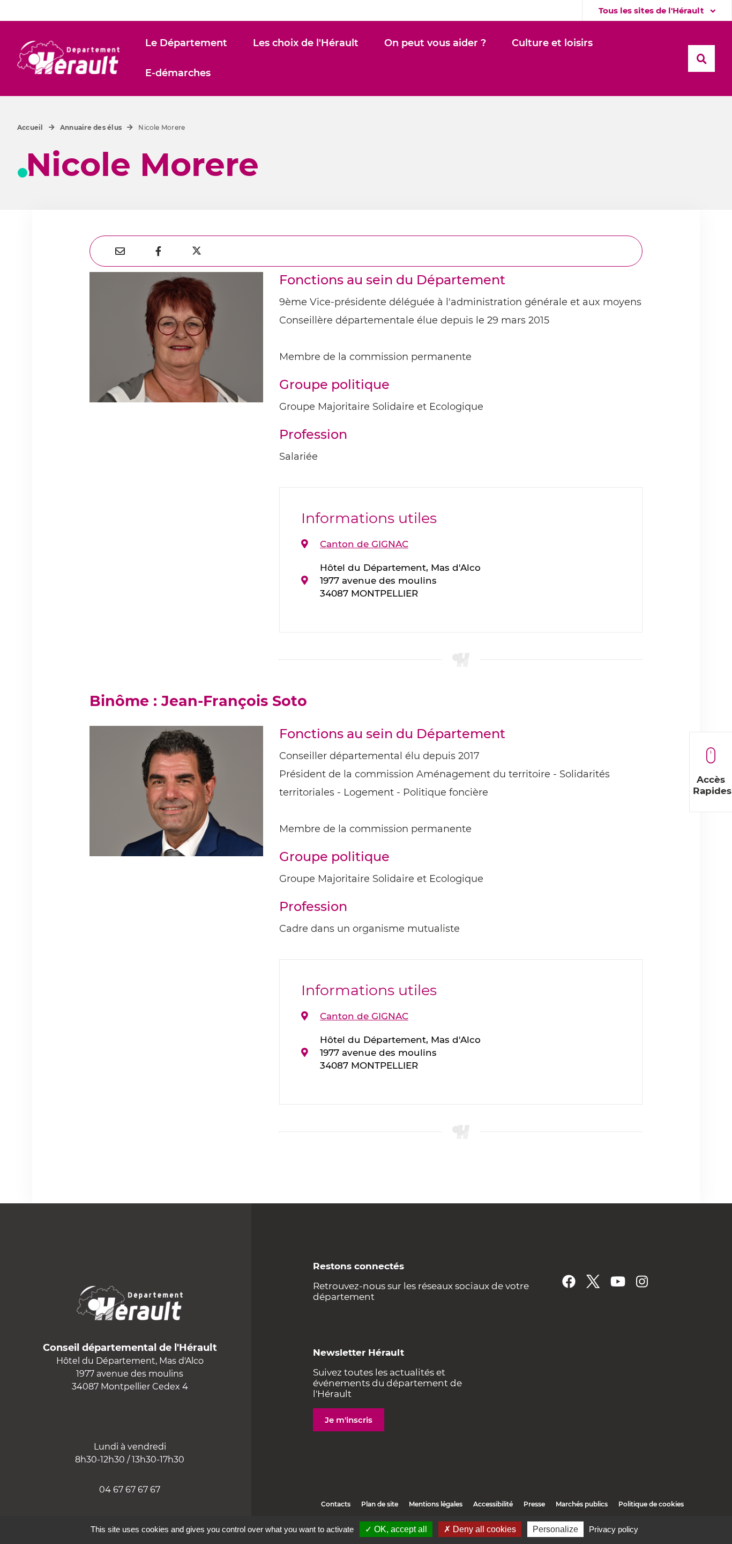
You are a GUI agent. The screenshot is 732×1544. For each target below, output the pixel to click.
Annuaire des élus (91, 127)
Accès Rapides (712, 785)
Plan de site (379, 1504)
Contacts (335, 1504)
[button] (186, 43)
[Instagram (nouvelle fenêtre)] (642, 1281)
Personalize (555, 1529)
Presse (534, 1504)
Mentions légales (435, 1504)
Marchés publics (582, 1504)
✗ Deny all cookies (480, 1529)
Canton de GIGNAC (364, 544)
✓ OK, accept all (396, 1529)
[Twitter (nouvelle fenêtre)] (593, 1281)
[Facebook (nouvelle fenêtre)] (569, 1281)
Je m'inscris (348, 1420)
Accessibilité (493, 1504)
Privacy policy (613, 1529)
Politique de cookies (651, 1504)
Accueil (30, 127)
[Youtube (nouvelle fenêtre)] (617, 1281)
